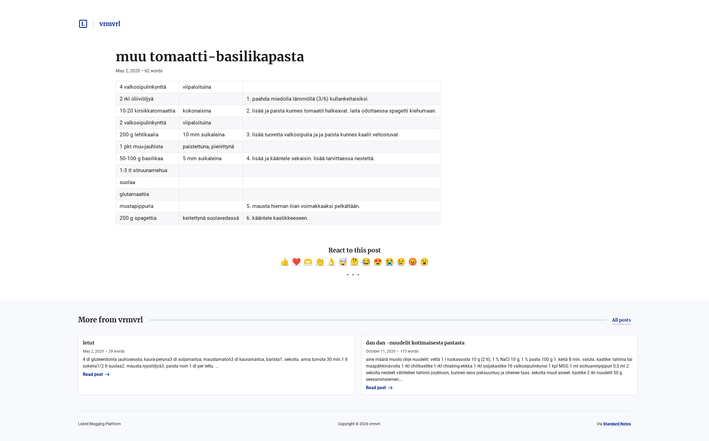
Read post (93, 374)
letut (88, 343)
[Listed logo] (83, 23)
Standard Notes (617, 424)
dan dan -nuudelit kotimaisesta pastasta (415, 343)
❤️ (296, 262)
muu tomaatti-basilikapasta (210, 56)
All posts (621, 320)
